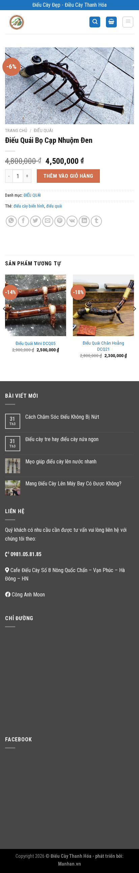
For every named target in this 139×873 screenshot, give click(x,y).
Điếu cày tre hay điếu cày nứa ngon (62, 439)
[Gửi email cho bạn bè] (47, 221)
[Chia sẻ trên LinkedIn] (84, 221)
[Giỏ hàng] (111, 22)
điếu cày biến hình (28, 206)
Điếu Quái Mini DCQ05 (36, 343)
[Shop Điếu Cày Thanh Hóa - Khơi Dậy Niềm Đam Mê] (22, 22)
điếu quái (54, 206)
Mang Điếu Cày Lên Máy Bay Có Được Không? (73, 483)
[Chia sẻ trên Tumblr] (96, 221)
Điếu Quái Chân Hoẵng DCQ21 (103, 346)
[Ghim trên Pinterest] (59, 221)
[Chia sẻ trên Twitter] (35, 221)
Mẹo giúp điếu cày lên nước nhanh (60, 461)
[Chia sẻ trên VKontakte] (72, 221)
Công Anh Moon (28, 594)
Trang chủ (16, 130)
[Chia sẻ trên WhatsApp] (11, 221)
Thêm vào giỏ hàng (68, 176)
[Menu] (127, 22)
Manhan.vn (69, 864)
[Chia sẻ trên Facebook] (23, 221)
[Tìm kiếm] (94, 22)
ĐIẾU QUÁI (43, 130)
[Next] (134, 322)
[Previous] (4, 322)
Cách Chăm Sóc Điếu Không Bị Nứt (62, 417)
